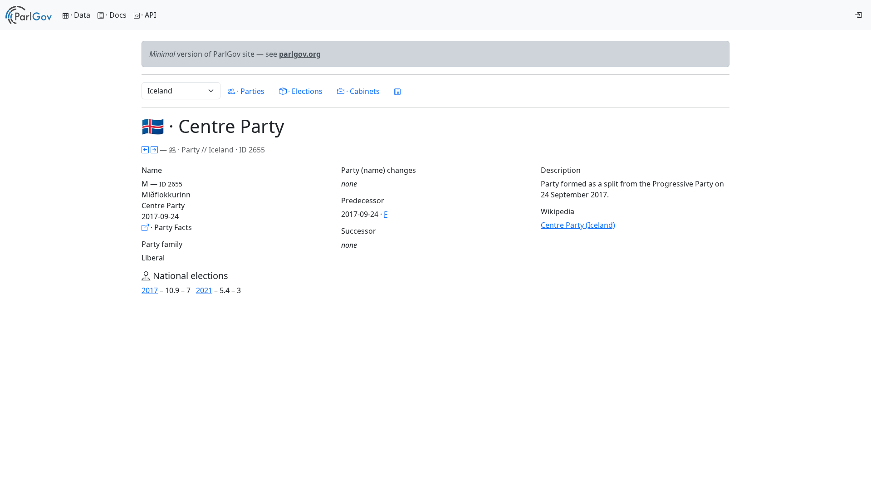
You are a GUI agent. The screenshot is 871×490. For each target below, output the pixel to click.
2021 (204, 290)
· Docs (116, 15)
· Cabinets (362, 91)
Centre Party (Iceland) (578, 225)
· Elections (304, 91)
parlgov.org (300, 54)
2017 (150, 290)
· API (148, 15)
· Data (79, 15)
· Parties (249, 91)
